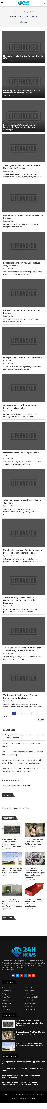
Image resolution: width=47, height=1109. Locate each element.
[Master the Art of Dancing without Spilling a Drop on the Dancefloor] (23, 198)
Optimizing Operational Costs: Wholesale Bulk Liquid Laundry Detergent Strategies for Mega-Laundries (35, 872)
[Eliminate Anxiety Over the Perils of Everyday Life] (23, 47)
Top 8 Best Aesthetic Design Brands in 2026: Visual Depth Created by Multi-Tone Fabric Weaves (12, 902)
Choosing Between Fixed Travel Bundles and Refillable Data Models (34, 841)
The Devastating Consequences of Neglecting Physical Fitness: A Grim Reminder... (19, 600)
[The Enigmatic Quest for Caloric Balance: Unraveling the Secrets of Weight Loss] (23, 148)
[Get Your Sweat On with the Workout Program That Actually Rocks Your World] (23, 388)
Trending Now (30, 1009)
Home (15, 12)
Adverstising (29, 994)
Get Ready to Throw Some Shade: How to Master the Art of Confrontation (21, 91)
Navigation (26, 785)
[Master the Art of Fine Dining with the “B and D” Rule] (23, 436)
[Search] (45, 3)
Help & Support (30, 1003)
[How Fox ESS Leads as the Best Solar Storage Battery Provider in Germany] (12, 858)
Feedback (5, 1000)
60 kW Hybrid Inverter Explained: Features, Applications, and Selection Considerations (11, 842)
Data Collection (30, 990)
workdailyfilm (9, 61)
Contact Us (28, 987)
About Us (23, 1099)
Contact (32, 1099)
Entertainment (7, 1006)
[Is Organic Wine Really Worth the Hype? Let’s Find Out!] (23, 341)
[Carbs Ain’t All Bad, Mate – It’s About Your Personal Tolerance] (23, 293)
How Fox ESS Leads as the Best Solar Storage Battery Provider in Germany (12, 870)
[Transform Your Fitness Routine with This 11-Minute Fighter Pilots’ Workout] (23, 631)
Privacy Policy (6, 997)
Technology (6, 1009)
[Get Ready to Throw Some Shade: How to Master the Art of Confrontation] (23, 82)
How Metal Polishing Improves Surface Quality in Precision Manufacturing (34, 902)
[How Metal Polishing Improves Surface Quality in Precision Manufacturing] (35, 889)
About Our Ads (7, 1003)
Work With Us (6, 987)
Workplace (5, 994)
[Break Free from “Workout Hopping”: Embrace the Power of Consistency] (23, 116)
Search (4, 716)
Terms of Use (29, 1000)
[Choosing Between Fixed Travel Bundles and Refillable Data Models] (35, 830)
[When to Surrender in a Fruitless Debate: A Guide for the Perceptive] (23, 483)
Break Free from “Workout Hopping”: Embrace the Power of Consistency (19, 126)
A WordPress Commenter (11, 785)
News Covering (30, 1006)
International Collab (31, 997)
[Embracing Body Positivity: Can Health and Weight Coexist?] (23, 246)
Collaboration (6, 990)
